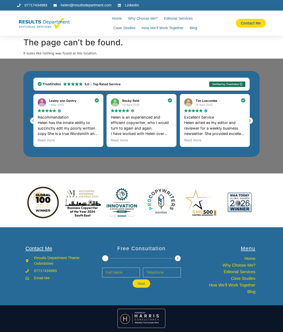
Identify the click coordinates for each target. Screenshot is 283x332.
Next (141, 283)
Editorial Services (178, 18)
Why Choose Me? (143, 18)
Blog (193, 28)
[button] (250, 121)
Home (117, 18)
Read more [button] (46, 140)
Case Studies (124, 28)
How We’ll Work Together (163, 28)
